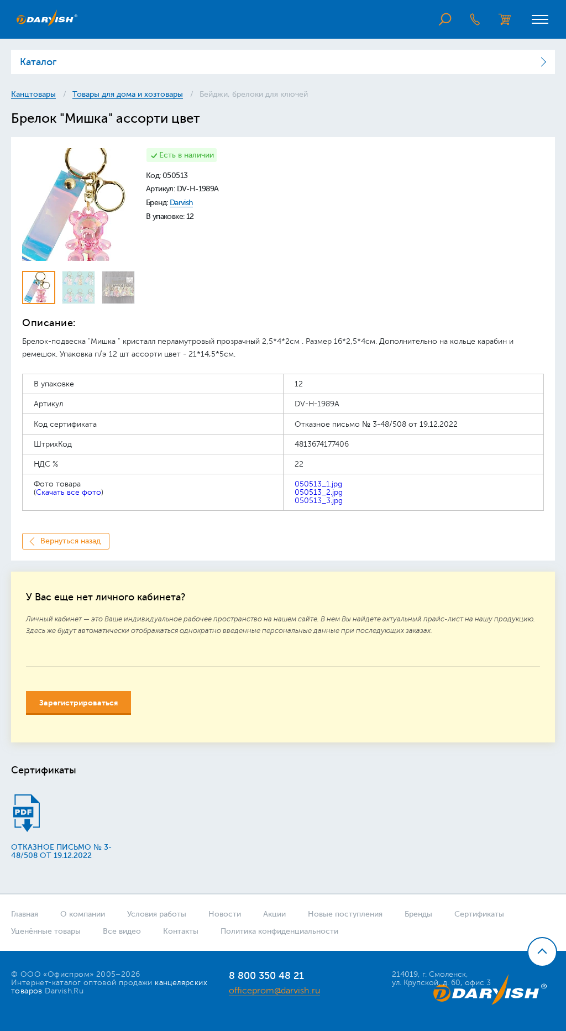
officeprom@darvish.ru (274, 991)
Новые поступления (345, 914)
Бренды (418, 914)
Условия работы (156, 914)
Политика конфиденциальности (279, 931)
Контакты (180, 931)
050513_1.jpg (318, 484)
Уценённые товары (46, 931)
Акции (274, 914)
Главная (24, 914)
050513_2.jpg (319, 492)
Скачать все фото (68, 492)
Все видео (122, 931)
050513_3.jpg (319, 500)
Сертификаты (479, 914)
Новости (224, 914)
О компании (82, 914)
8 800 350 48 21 (266, 975)
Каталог (38, 61)
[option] (78, 204)
